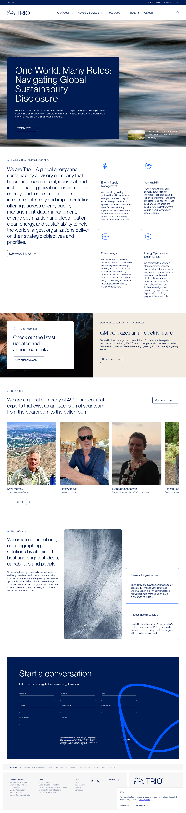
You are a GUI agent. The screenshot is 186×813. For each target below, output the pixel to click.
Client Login (10, 2)
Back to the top (113, 780)
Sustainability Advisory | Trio (34, 767)
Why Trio (151, 2)
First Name (22, 693)
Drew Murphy (15, 488)
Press (158, 2)
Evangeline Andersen (124, 488)
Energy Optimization (17, 790)
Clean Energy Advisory (18, 785)
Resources (113, 12)
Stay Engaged (167, 2)
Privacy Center (44, 782)
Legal (41, 780)
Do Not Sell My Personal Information (53, 787)
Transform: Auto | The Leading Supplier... (62, 767)
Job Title (22, 705)
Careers (148, 12)
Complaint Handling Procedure (50, 790)
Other (77, 780)
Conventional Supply (17, 787)
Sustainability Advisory (18, 782)
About (132, 12)
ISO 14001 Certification (47, 792)
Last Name (63, 693)
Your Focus (62, 12)
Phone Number (106, 705)
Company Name (65, 705)
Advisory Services (88, 12)
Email (103, 693)
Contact (176, 2)
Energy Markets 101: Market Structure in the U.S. (98, 767)
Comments (63, 717)
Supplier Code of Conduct (49, 785)
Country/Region (24, 717)
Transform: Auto (16, 792)
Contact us (79, 790)
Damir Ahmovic (68, 488)
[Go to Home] (20, 12)
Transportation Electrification (20, 795)
